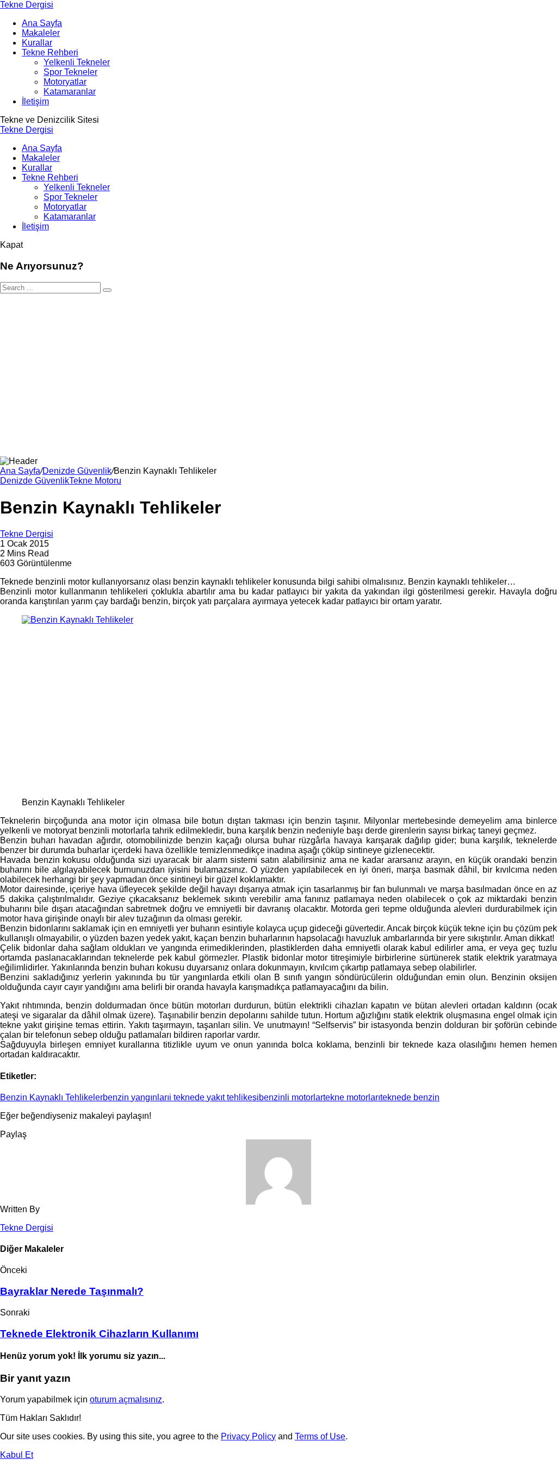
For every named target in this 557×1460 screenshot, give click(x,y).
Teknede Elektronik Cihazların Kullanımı (99, 1333)
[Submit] (107, 290)
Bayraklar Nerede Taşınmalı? (72, 1291)
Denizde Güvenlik (77, 470)
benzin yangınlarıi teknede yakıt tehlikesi (181, 1097)
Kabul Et (16, 1454)
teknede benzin (410, 1097)
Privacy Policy (248, 1436)
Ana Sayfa (20, 470)
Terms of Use (320, 1436)
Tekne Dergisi (26, 4)
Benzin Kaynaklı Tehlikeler (51, 1097)
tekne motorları (351, 1097)
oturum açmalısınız (126, 1399)
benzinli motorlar (291, 1097)
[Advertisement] (278, 375)
